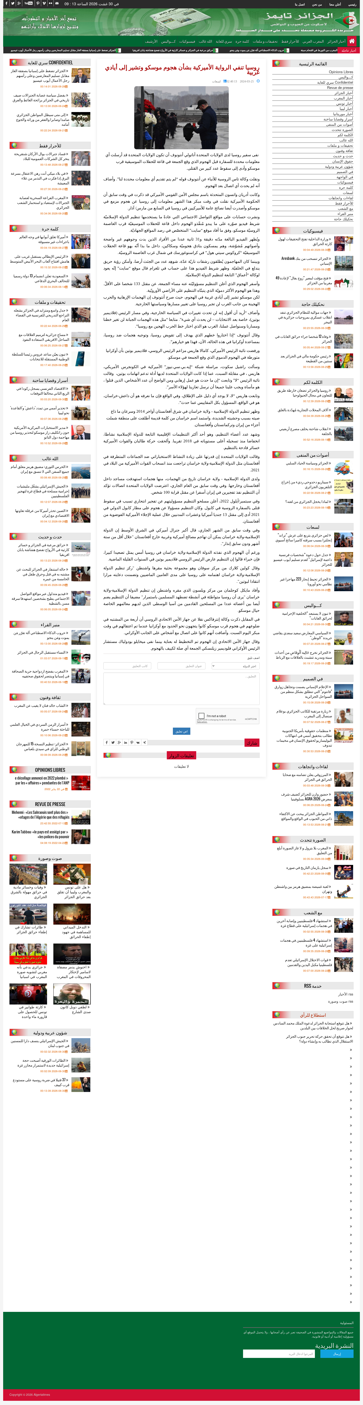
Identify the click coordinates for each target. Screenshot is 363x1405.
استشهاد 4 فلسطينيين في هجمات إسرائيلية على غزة (306, 942)
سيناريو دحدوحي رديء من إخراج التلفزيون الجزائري (306, 484)
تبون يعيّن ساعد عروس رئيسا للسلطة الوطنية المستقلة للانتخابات (40, 356)
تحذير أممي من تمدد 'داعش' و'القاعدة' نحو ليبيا (39, 410)
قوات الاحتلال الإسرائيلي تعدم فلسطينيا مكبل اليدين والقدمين (308, 962)
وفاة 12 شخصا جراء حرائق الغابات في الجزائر (303, 339)
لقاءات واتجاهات (341, 197)
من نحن (317, 4)
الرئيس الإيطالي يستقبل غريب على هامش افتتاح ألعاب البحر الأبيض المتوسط (39, 258)
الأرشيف (151, 41)
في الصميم (345, 171)
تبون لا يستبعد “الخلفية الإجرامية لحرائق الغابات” (307, 615)
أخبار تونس (344, 103)
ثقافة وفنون (344, 150)
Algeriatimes (42, 1394)
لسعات (216, 80)
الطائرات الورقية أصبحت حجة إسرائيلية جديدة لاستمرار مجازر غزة (43, 1062)
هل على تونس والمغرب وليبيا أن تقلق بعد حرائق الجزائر (74, 892)
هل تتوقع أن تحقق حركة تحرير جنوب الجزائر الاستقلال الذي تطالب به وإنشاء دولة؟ (319, 1038)
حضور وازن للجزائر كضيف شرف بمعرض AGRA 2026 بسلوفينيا (306, 796)
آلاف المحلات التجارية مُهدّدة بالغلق (303, 409)
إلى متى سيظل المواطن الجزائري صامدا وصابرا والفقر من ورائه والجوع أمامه (42, 119)
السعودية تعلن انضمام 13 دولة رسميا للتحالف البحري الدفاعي (41, 278)
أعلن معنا (335, 4)
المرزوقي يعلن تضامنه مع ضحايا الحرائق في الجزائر (307, 777)
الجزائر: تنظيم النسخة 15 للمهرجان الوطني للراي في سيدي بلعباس (42, 746)
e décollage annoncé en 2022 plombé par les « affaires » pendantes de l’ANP (42, 780)
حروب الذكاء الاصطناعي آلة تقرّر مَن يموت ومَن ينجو (315, 50)
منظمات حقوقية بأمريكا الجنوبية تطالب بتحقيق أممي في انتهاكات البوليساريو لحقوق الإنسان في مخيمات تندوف (304, 737)
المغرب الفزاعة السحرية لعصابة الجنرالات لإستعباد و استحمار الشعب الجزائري (43, 202)
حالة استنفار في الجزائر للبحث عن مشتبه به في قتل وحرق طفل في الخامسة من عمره (42, 574)
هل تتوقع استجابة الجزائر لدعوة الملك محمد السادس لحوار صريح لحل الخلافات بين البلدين (313, 1025)
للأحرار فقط (290, 41)
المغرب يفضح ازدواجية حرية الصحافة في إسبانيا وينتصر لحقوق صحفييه (40, 673)
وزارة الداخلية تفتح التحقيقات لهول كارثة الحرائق (305, 241)
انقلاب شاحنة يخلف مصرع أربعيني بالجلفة (305, 431)
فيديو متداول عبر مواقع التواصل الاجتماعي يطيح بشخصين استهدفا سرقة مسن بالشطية (40, 598)
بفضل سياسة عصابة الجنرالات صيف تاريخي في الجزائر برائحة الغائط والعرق (41, 97)
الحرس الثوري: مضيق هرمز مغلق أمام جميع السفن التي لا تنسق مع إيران (40, 469)
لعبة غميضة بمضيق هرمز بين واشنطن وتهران (303, 888)
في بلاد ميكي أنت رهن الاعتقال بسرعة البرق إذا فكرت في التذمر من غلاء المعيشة (40, 178)
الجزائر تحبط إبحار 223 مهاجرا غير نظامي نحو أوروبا (306, 581)
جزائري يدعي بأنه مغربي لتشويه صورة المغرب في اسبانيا (32, 972)
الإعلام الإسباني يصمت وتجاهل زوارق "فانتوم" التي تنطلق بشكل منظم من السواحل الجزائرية (303, 691)
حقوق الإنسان (342, 161)
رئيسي (352, 4)
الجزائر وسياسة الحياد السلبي (307, 462)
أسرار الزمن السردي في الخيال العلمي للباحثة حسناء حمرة (39, 726)
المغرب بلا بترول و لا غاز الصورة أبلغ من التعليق (304, 850)
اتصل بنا (300, 4)
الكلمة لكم (345, 134)
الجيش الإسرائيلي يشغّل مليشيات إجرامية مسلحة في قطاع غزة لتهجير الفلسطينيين (43, 491)
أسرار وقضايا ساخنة (338, 119)
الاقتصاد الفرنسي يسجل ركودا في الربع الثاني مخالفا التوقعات (42, 390)
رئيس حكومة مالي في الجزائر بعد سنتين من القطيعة (306, 358)
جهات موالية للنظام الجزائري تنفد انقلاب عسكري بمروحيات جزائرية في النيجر (305, 317)
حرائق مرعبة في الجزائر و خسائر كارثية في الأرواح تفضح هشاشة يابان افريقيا (230, 50)
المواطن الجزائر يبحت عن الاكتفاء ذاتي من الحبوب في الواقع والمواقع (305, 816)
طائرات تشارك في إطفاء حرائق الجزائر (31, 929)
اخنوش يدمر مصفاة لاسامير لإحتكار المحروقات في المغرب (74, 972)
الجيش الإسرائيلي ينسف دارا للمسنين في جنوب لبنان (40, 1043)
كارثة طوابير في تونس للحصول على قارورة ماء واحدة (32, 1012)
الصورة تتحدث (342, 129)
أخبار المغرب (343, 97)
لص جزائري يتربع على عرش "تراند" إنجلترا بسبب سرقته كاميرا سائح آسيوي (303, 537)
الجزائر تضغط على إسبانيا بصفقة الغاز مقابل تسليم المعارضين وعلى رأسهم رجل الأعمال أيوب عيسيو (121, 50)
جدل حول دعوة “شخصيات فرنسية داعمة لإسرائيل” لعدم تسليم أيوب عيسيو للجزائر (303, 559)
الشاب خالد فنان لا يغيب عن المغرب (40, 705)
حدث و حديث (343, 155)
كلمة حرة (242, 41)
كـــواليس (168, 41)
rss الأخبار (345, 994)
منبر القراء (345, 213)
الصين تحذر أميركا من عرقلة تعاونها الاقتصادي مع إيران (42, 513)
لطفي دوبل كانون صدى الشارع (75, 1009)
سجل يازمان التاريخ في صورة (307, 867)
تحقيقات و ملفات (265, 41)
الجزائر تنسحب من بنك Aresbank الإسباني (306, 261)
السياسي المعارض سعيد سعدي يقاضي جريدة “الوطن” (302, 635)
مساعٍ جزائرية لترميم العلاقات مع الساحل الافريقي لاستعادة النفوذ (44, 337)
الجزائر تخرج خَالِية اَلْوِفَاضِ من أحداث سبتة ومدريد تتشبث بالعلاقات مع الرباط (303, 655)
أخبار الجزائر (336, 41)
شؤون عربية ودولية (339, 166)
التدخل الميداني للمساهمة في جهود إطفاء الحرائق (76, 932)
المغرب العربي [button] (313, 41)
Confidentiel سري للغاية (335, 82)
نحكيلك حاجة (343, 218)
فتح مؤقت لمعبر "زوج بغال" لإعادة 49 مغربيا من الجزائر (304, 280)
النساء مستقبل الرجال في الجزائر (41, 652)
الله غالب (205, 41)
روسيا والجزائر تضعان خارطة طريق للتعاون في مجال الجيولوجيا (304, 392)
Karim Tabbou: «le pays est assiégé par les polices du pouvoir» (40, 834)
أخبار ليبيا (346, 108)
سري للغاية (224, 41)
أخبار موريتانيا (343, 113)
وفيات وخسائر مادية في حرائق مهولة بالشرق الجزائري (29, 892)
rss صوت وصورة (340, 1001)
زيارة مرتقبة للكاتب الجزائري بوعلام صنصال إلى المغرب (304, 713)
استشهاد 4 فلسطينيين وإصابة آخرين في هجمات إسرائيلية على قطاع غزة (304, 923)
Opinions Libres (341, 71)
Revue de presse (340, 87)
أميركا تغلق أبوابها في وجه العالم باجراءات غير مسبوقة (44, 239)
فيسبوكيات (187, 41)
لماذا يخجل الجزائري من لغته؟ (307, 501)
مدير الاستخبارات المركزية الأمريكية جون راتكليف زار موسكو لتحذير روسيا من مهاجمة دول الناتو (39, 432)
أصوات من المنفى (339, 124)
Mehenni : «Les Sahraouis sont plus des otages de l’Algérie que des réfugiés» (40, 814)
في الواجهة (345, 176)
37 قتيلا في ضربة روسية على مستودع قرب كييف (41, 1082)
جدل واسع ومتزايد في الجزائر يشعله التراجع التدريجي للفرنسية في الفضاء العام (41, 315)
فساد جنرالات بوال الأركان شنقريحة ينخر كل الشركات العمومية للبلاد (41, 156)
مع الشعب (345, 208)
